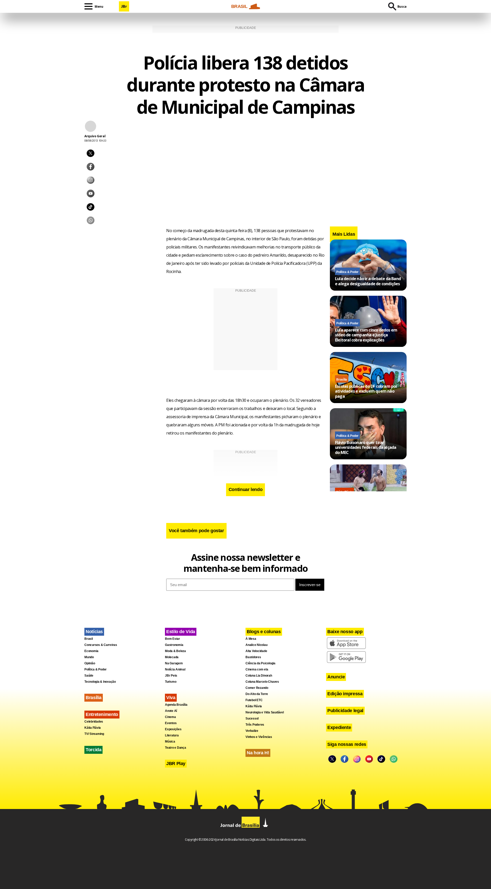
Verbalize (252, 731)
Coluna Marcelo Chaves (262, 681)
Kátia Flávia (92, 728)
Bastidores (253, 657)
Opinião (89, 663)
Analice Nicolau (256, 645)
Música (170, 741)
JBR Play (175, 763)
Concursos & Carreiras (100, 645)
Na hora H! (258, 752)
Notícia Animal (175, 669)
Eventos (170, 723)
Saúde (88, 675)
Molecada (171, 657)
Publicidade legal (345, 710)
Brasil (88, 639)
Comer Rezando (257, 688)
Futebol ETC (254, 700)
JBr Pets (171, 675)
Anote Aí (171, 711)
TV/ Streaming (94, 734)
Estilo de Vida (180, 631)
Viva (170, 697)
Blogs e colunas (264, 631)
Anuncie (336, 676)
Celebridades (93, 721)
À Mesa (251, 639)
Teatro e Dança (175, 747)
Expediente (339, 727)
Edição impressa (345, 693)
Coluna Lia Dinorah (259, 675)
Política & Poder (347, 272)
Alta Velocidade (256, 651)
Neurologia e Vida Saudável (265, 712)
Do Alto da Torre (257, 694)
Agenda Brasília (176, 704)
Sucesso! (252, 718)
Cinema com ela (257, 669)
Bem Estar (172, 639)
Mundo (89, 657)
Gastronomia (174, 645)
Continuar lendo (246, 489)
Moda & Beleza (175, 651)
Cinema (170, 717)
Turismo (170, 681)
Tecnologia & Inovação (100, 681)
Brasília (341, 379)
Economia (91, 651)
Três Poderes (255, 724)
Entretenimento (102, 714)
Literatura (172, 735)
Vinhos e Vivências (259, 737)
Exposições (173, 729)
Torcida (93, 749)
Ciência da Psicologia (260, 663)
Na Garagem (174, 663)
